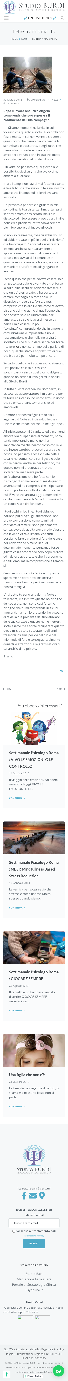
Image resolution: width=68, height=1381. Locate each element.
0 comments (11, 103)
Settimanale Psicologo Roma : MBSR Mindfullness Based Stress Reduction (34, 869)
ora (18, 346)
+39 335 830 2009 (40, 18)
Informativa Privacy (34, 1235)
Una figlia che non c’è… (28, 1074)
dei (27, 504)
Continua (16, 798)
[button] (58, 1370)
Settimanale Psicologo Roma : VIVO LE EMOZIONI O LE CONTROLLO (34, 759)
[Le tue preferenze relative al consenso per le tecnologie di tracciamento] (6, 1374)
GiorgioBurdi (38, 99)
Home (14, 38)
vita (56, 244)
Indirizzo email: (34, 1215)
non (61, 132)
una (33, 171)
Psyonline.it (34, 1290)
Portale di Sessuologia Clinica (34, 1284)
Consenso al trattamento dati (35, 1233)
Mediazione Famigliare (34, 1279)
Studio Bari (34, 1273)
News (24, 38)
